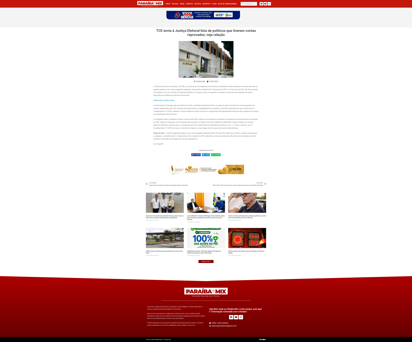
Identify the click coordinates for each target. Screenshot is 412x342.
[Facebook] (261, 3)
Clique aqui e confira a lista (164, 100)
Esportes (206, 4)
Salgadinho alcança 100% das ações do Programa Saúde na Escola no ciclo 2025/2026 (204, 252)
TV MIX (214, 4)
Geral (182, 4)
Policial (175, 4)
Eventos (189, 4)
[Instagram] (269, 3)
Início (168, 4)
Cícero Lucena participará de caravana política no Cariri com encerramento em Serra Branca (247, 217)
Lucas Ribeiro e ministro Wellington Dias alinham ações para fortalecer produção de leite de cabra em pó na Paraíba (206, 217)
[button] (196, 154)
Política (197, 4)
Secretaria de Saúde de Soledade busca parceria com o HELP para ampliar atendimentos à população (165, 217)
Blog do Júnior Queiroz (227, 4)
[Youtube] (265, 3)
